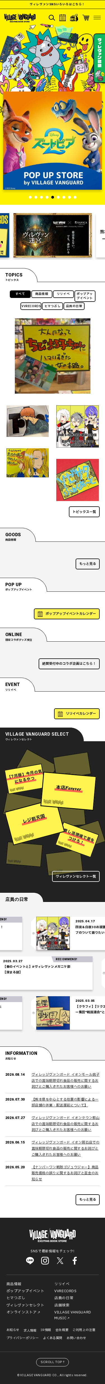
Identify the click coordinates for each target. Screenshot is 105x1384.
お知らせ (12, 1330)
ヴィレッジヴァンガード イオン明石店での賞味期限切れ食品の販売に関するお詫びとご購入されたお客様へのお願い (66, 1148)
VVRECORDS (31, 306)
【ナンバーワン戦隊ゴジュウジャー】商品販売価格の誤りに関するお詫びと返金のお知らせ (65, 1173)
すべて (20, 294)
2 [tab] (35, 197)
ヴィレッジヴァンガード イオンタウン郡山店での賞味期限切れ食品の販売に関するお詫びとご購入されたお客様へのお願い (66, 1123)
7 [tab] (63, 197)
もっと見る (87, 563)
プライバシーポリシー (22, 1338)
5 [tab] (52, 197)
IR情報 (46, 1330)
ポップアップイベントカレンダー (71, 613)
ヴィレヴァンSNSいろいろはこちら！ (47, 4)
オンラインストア (21, 1312)
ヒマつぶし (53, 306)
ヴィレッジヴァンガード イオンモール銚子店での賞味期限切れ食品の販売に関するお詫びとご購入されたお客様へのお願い (66, 1080)
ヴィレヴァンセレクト (25, 1305)
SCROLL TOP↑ (53, 1362)
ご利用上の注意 (84, 1330)
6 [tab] (58, 197)
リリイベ (63, 294)
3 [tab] (41, 197)
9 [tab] (75, 197)
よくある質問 (53, 1338)
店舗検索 (61, 1305)
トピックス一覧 (84, 511)
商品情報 (41, 294)
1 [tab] (30, 197)
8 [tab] (69, 197)
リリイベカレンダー (81, 713)
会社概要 (61, 1330)
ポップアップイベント (85, 296)
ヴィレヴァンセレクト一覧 (76, 876)
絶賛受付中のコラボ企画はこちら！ (69, 663)
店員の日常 (74, 306)
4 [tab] (47, 197)
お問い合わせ (76, 1338)
